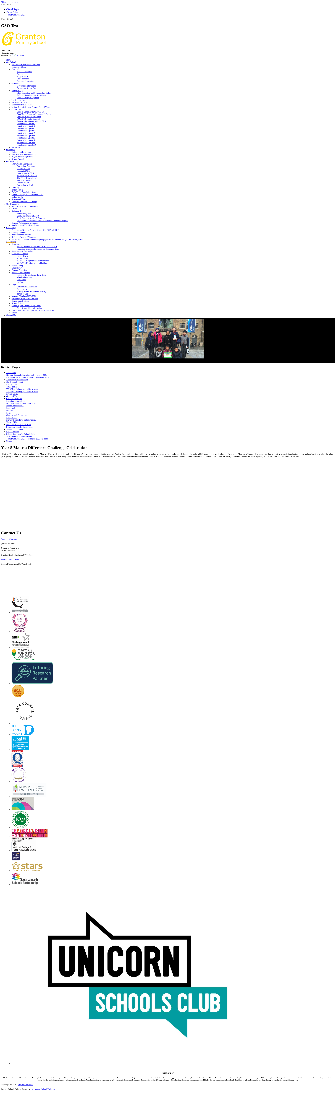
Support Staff (22, 76)
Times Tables (22, 258)
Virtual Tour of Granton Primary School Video (31, 107)
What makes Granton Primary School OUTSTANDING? (35, 230)
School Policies (18, 303)
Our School (11, 62)
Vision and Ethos (19, 67)
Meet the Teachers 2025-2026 (24, 296)
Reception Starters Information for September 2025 (38, 249)
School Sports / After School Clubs (26, 306)
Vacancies (16, 147)
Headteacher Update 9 (26, 142)
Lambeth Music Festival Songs (24, 202)
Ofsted (14, 209)
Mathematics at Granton (27, 176)
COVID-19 (16, 109)
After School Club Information (29, 308)
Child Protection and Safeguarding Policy (34, 93)
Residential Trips (18, 199)
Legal (14, 284)
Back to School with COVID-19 (30, 112)
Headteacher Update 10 (26, 145)
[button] (12, 19)
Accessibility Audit (25, 213)
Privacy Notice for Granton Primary (31, 291)
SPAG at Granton (24, 180)
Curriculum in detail (25, 185)
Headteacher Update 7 (26, 138)
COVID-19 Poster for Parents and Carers (34, 114)
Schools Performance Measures (25, 223)
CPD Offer (10, 228)
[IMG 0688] (168, 338)
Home (8, 60)
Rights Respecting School (22, 157)
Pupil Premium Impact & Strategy (31, 218)
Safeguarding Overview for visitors (31, 95)
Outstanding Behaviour (21, 152)
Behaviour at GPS (19, 102)
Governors (16, 83)
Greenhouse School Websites (43, 1089)
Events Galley (17, 265)
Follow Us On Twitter (10, 559)
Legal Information (25, 1084)
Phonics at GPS (23, 168)
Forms (14, 313)
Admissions (16, 244)
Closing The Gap (19, 232)
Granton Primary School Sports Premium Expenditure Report (42, 220)
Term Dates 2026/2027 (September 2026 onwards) (33, 310)
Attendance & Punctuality (22, 251)
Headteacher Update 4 (26, 131)
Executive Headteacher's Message (26, 64)
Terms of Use (22, 294)
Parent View (12, 12)
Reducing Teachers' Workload (24, 237)
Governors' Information (26, 86)
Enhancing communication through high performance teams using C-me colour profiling (48, 239)
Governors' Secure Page (27, 88)
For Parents (11, 242)
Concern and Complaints (27, 287)
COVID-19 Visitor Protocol (28, 119)
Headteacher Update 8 (26, 140)
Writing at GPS (23, 183)
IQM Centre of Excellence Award (26, 225)
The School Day (18, 100)
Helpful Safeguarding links (28, 98)
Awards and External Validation (25, 206)
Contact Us (11, 315)
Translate (20, 55)
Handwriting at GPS (25, 173)
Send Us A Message (9, 539)
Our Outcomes (12, 204)
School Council (18, 159)
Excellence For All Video (22, 105)
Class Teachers (23, 79)
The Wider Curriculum (26, 178)
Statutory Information (26, 81)
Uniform (20, 282)
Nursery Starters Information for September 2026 (37, 246)
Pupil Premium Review (21, 235)
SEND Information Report (28, 216)
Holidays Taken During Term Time (31, 275)
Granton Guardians (19, 270)
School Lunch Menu (20, 301)
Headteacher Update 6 (26, 135)
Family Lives (22, 256)
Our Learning (12, 161)
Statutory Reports (19, 211)
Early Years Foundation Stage (24, 192)
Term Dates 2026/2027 (15, 15)
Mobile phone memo (25, 277)
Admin (20, 74)
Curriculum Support (20, 254)
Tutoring (15, 187)
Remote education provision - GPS (31, 121)
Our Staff (15, 69)
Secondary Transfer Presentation (25, 298)
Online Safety (17, 197)
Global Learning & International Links (27, 194)
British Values (17, 190)
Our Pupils (10, 150)
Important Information (21, 272)
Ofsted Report (13, 9)
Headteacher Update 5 (26, 133)
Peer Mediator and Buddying (24, 154)
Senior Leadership (24, 72)
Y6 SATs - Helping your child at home (33, 263)
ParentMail (21, 280)
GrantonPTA (17, 268)
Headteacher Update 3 (26, 128)
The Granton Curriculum (22, 164)
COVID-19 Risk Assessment (29, 116)
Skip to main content (9, 2)
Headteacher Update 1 (26, 124)
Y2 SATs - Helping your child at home (33, 261)
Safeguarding (17, 90)
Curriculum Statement (26, 166)
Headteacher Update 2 (26, 126)
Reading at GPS (23, 171)
